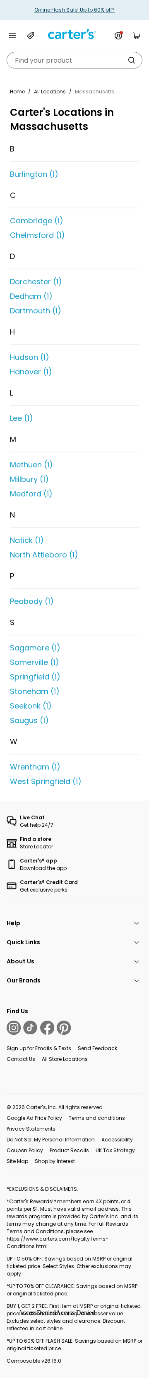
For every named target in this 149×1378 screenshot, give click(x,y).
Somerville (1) (34, 662)
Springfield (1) (35, 677)
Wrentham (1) (35, 767)
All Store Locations (65, 1059)
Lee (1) (21, 418)
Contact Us (21, 1059)
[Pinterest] (64, 1028)
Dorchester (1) (36, 281)
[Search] (131, 60)
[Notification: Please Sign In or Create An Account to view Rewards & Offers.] (118, 36)
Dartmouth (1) (35, 310)
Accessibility (117, 1139)
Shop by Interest (55, 1161)
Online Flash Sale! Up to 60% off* (74, 9)
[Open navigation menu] (12, 36)
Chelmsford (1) (37, 235)
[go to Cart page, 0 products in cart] (136, 36)
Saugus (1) (29, 720)
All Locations (50, 91)
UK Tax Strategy (115, 1150)
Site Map (17, 1161)
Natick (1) (27, 540)
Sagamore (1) (35, 648)
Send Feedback (97, 1048)
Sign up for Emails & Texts (39, 1048)
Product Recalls (69, 1150)
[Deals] (31, 36)
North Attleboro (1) (44, 555)
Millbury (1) (29, 479)
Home (17, 91)
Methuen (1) (31, 464)
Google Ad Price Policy (34, 1117)
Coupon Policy (25, 1150)
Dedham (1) (31, 296)
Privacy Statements (31, 1128)
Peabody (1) (32, 601)
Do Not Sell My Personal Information (51, 1139)
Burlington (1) (34, 174)
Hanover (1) (31, 371)
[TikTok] (30, 1028)
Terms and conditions (97, 1117)
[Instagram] (14, 1028)
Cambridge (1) (36, 220)
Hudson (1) (29, 357)
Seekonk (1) (31, 706)
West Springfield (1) (46, 781)
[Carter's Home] (74, 34)
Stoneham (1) (35, 691)
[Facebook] (47, 1028)
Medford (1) (31, 494)
